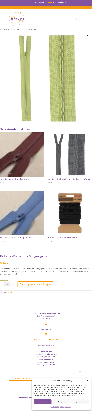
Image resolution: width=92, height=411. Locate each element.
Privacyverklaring (65, 407)
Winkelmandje (59, 2)
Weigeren (61, 402)
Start (1, 29)
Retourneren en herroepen (20, 378)
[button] (87, 380)
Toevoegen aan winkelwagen (35, 284)
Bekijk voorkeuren (80, 402)
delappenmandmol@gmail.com (46, 339)
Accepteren (42, 402)
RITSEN (13, 29)
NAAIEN (6, 29)
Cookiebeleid (55, 407)
